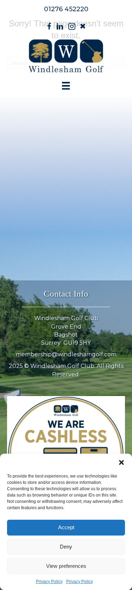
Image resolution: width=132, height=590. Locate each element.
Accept (66, 527)
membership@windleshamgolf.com (66, 354)
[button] (121, 462)
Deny (66, 547)
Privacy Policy (49, 581)
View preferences (66, 566)
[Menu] (66, 86)
